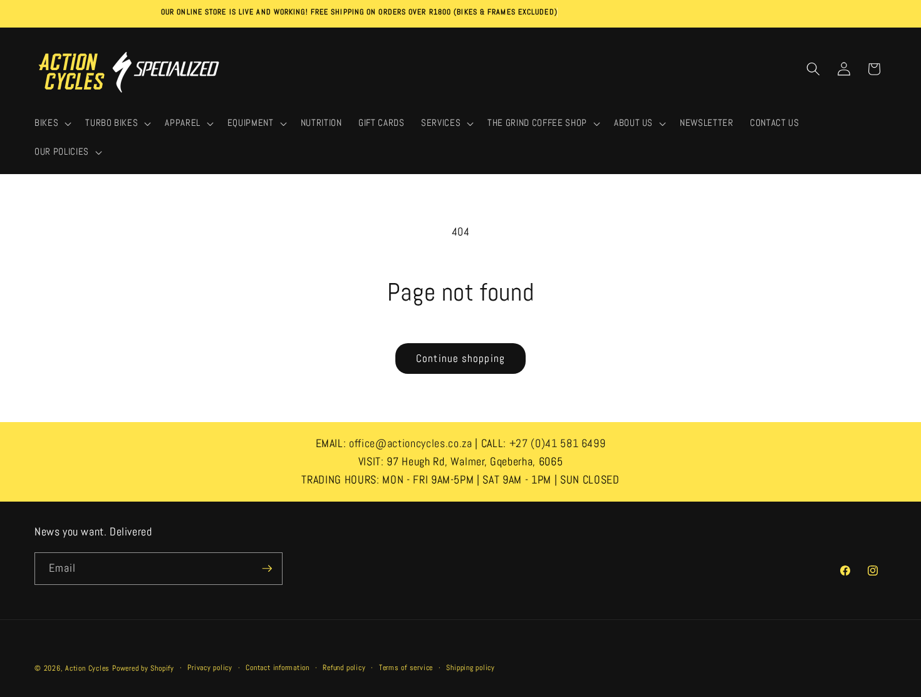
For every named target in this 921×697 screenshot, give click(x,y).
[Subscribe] (267, 568)
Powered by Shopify (143, 668)
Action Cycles (87, 668)
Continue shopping (460, 358)
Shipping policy (470, 668)
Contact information (278, 668)
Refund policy (344, 668)
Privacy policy (209, 668)
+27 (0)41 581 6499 (557, 443)
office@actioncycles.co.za (410, 443)
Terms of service (406, 668)
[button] (51, 124)
